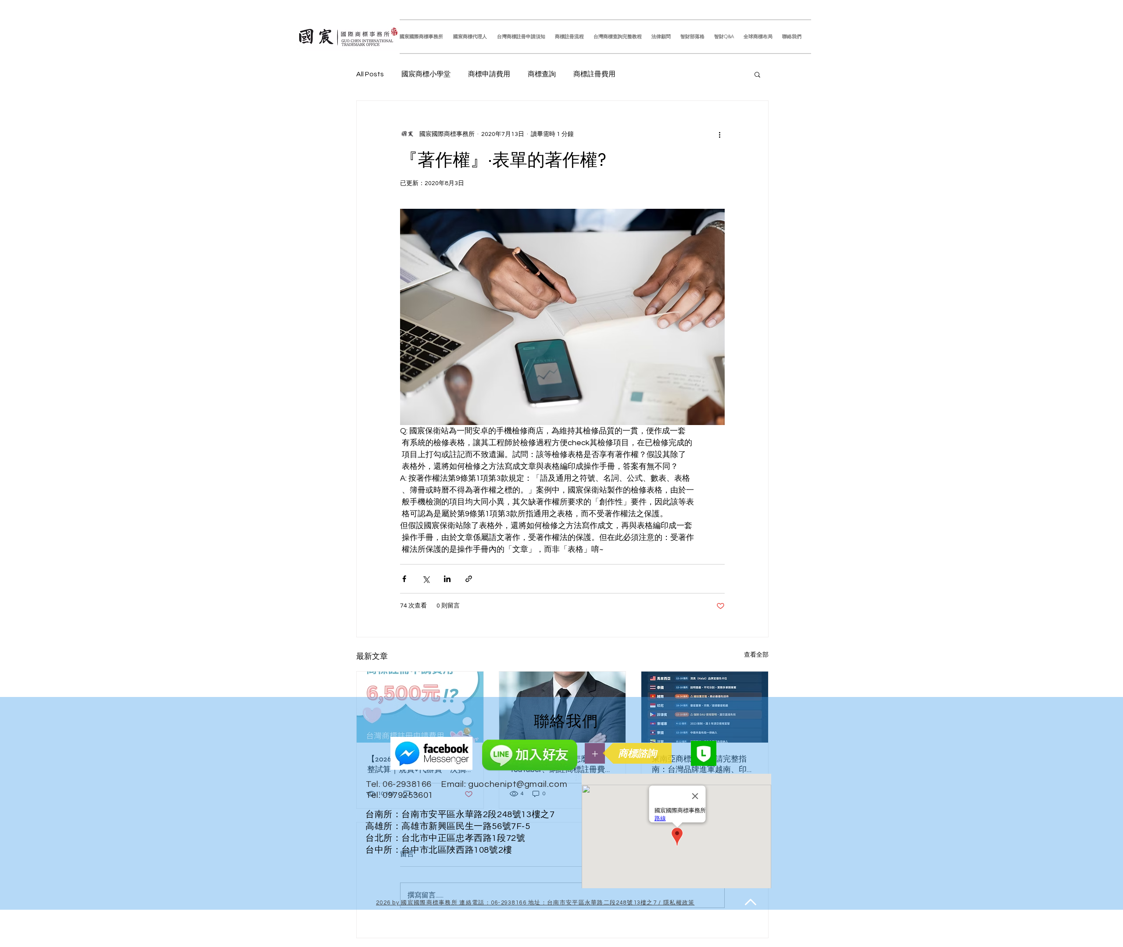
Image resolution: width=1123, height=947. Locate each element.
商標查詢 (542, 74)
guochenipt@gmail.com (517, 784)
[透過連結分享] (469, 579)
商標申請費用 (489, 74)
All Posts (370, 74)
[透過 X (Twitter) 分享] (426, 579)
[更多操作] (719, 134)
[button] (757, 74)
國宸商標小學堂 (426, 74)
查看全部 (756, 655)
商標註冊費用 (594, 74)
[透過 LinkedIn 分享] (447, 579)
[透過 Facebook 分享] (404, 579)
